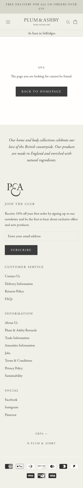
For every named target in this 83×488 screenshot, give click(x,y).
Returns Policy (14, 291)
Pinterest (10, 415)
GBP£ (39, 434)
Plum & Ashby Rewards (21, 330)
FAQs (8, 299)
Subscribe (21, 250)
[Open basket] (75, 22)
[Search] (68, 22)
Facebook (11, 400)
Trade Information (17, 338)
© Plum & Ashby (41, 443)
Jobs (7, 353)
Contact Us (12, 276)
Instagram (11, 407)
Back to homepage (41, 91)
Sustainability (13, 376)
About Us (11, 323)
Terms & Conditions (18, 360)
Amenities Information (20, 345)
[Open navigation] (8, 21)
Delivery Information (19, 284)
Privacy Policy (14, 368)
